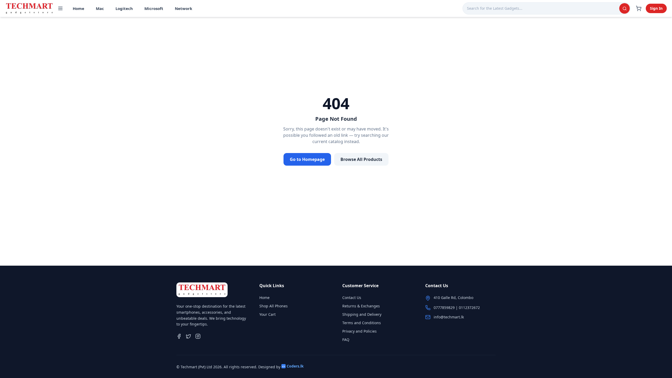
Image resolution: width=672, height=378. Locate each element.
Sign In (656, 8)
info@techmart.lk (449, 316)
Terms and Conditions (361, 322)
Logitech (124, 8)
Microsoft (153, 8)
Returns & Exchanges (361, 305)
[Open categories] (60, 8)
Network (183, 8)
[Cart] (639, 8)
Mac (100, 8)
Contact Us (351, 297)
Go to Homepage (307, 159)
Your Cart (267, 314)
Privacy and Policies (359, 331)
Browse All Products (361, 159)
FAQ (345, 339)
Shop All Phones (273, 305)
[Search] (624, 8)
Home (78, 8)
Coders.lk (293, 366)
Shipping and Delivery (361, 314)
